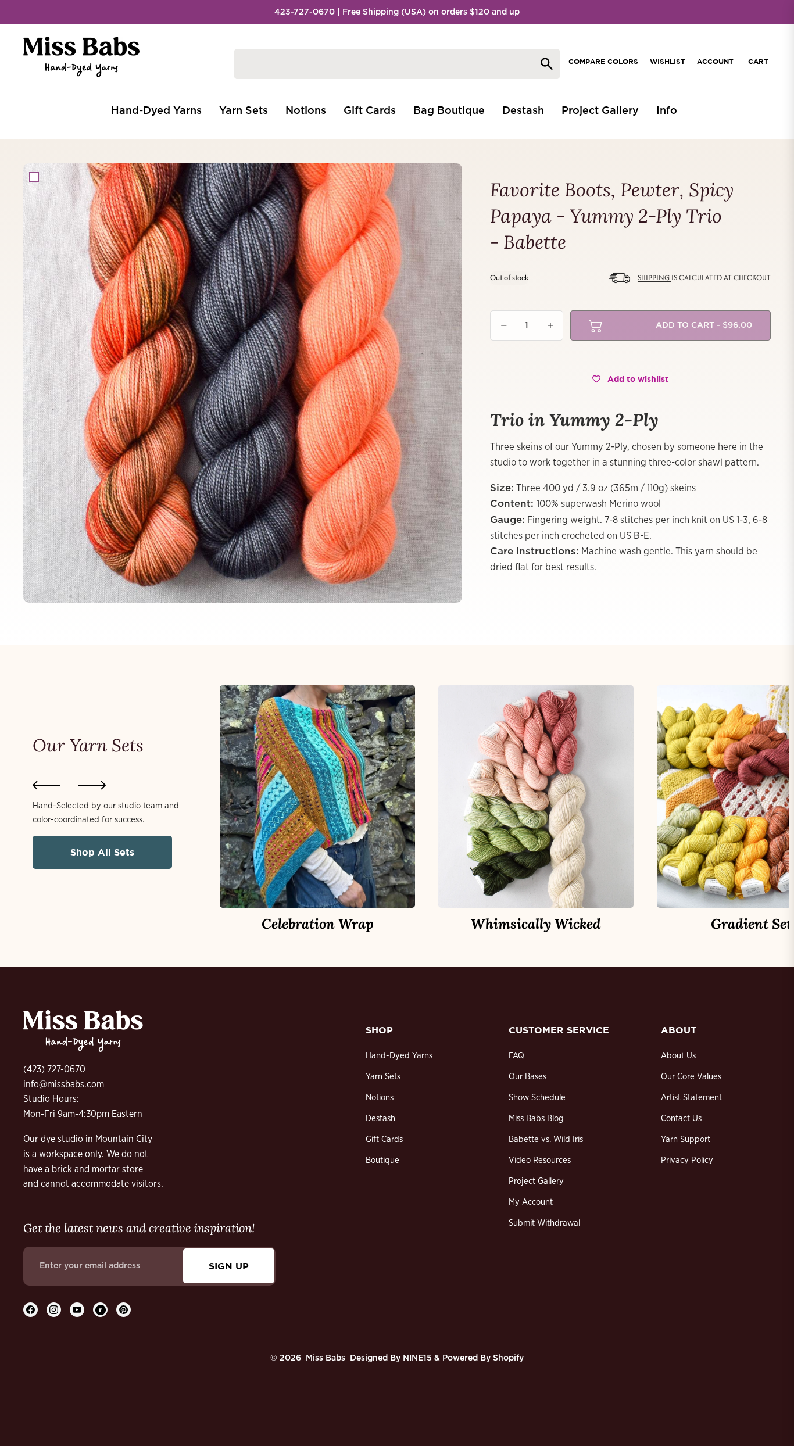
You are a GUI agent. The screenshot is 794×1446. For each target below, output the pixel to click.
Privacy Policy (687, 1160)
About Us (678, 1055)
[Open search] (397, 64)
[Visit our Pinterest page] (123, 1309)
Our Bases (527, 1076)
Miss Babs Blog (536, 1118)
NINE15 (417, 1358)
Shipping (654, 278)
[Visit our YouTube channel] (77, 1309)
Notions (380, 1097)
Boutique (382, 1160)
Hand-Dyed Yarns (399, 1055)
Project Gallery (536, 1181)
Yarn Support (685, 1139)
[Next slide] (92, 785)
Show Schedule (537, 1097)
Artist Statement (691, 1097)
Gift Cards (384, 1139)
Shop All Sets (102, 852)
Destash (380, 1118)
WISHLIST (667, 61)
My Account (531, 1202)
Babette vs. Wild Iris (546, 1139)
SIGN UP (229, 1266)
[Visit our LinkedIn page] (100, 1309)
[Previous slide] (46, 785)
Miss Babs (325, 1358)
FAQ (516, 1055)
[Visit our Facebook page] (30, 1309)
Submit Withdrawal (544, 1223)
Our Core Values (691, 1076)
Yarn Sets (383, 1076)
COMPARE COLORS (603, 61)
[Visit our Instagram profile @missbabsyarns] (54, 1309)
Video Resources (540, 1160)
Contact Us (681, 1118)
